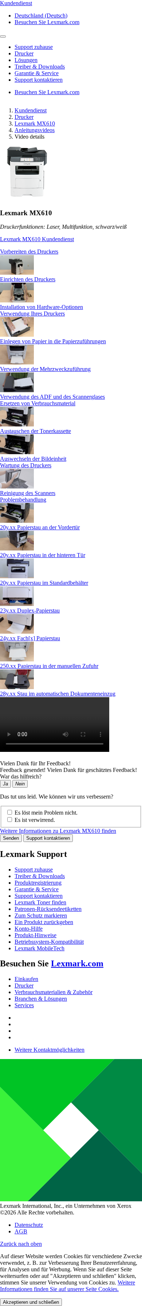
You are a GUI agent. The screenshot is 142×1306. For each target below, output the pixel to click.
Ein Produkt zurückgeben (44, 922)
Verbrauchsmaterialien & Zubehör (53, 992)
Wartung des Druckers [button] (25, 465)
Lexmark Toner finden (40, 902)
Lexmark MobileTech (39, 948)
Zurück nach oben (21, 1244)
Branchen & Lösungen (41, 999)
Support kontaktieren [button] (39, 80)
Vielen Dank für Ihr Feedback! (35, 763)
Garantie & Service (37, 889)
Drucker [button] (24, 53)
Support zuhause (34, 869)
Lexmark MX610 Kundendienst (37, 239)
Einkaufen (26, 979)
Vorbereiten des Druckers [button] (29, 251)
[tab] (71, 251)
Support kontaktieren (48, 838)
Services (24, 1005)
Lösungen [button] (26, 60)
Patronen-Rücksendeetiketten (48, 909)
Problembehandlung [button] (23, 499)
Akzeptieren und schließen (31, 1302)
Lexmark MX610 (35, 123)
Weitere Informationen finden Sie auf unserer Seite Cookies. (67, 1285)
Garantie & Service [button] (37, 73)
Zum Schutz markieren (41, 915)
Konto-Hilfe (29, 929)
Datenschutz (29, 1225)
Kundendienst (31, 110)
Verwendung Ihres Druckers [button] (32, 313)
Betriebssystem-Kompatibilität (49, 942)
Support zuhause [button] (34, 47)
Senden (11, 838)
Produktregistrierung (38, 883)
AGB (21, 1231)
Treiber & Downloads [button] (40, 66)
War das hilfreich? (21, 776)
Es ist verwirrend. (35, 820)
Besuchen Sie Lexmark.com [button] (47, 22)
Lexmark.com (77, 963)
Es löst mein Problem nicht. (46, 813)
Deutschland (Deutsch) (41, 15)
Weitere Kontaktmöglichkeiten (49, 1050)
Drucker (24, 117)
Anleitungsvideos (35, 130)
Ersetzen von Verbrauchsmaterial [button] (37, 403)
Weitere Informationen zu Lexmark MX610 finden (58, 831)
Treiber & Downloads (40, 876)
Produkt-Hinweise (35, 935)
